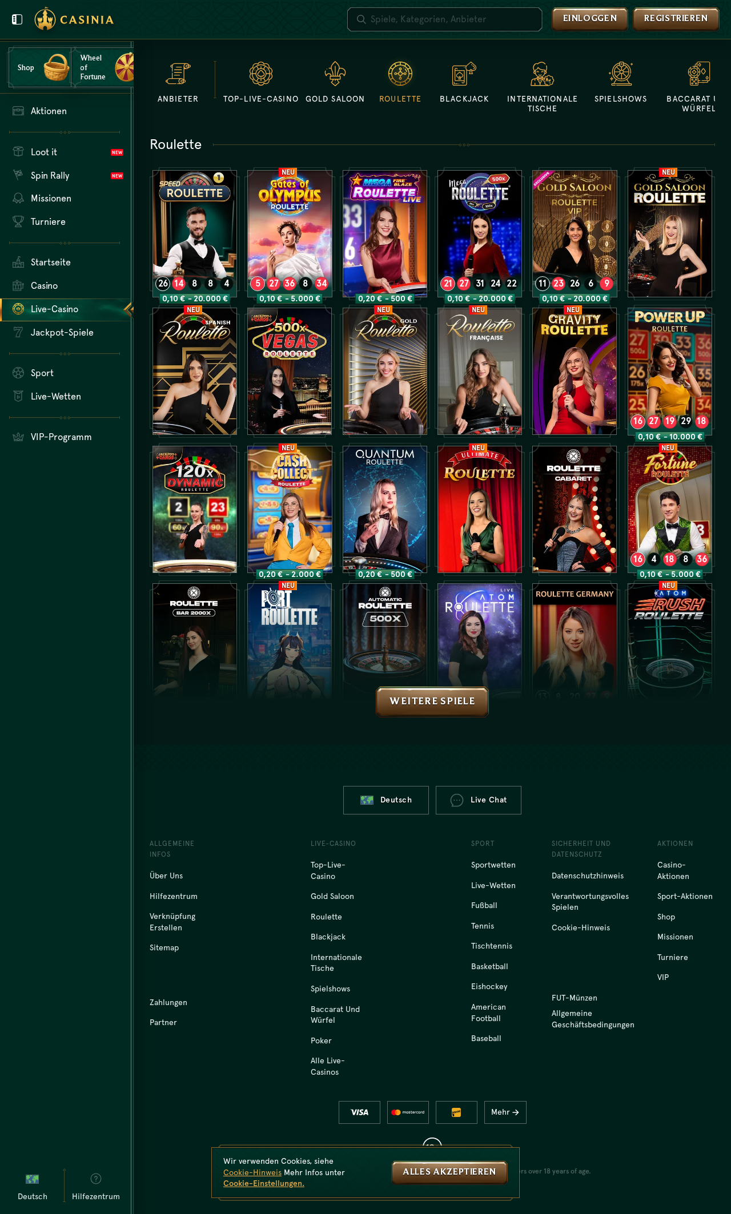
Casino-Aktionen (673, 870)
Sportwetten (493, 864)
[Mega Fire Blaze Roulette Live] (385, 233)
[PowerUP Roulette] (670, 371)
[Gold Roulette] (385, 371)
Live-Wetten (493, 885)
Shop (666, 916)
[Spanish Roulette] (195, 371)
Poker (321, 1040)
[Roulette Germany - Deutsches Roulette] (574, 646)
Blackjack (328, 936)
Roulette (326, 916)
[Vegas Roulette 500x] (289, 371)
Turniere (672, 957)
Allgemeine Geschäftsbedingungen (593, 1019)
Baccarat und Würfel (335, 1015)
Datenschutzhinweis (588, 875)
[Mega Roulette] (480, 233)
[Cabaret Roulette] (574, 509)
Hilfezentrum (174, 896)
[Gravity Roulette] (574, 371)
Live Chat (489, 799)
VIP (663, 977)
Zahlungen (168, 1002)
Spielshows (330, 988)
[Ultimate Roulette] (480, 509)
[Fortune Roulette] (670, 509)
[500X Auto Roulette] (385, 646)
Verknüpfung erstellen (172, 921)
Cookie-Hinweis (581, 927)
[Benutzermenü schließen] (17, 19)
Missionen (675, 936)
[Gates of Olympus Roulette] (289, 233)
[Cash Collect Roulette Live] (289, 509)
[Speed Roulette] (195, 233)
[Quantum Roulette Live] (385, 509)
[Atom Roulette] (480, 646)
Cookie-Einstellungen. (263, 1183)
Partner (163, 1022)
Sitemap (164, 947)
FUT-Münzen (574, 997)
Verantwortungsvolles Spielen (590, 902)
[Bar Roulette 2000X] (195, 646)
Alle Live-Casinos (328, 1066)
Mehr (500, 1111)
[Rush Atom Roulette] (670, 646)
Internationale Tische (336, 963)
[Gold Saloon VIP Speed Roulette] (574, 233)
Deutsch (396, 799)
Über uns (166, 875)
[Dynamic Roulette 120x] (195, 509)
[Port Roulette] (289, 646)
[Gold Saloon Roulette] (670, 233)
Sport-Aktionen (685, 896)
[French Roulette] (480, 371)
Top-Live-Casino (328, 870)
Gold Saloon (332, 896)
